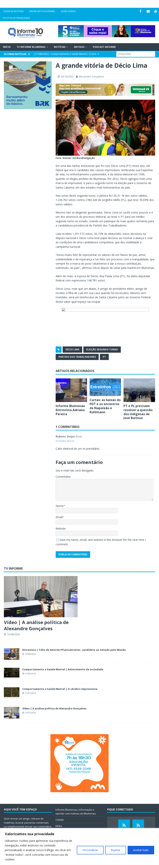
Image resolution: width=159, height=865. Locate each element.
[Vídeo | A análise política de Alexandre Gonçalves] (41, 596)
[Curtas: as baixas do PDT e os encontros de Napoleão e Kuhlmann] (105, 387)
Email (59, 517)
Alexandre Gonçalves (91, 76)
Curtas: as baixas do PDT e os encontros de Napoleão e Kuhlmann (105, 406)
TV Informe (13, 568)
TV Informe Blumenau (31, 47)
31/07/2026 (30, 693)
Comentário (63, 476)
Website (61, 528)
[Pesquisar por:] (135, 54)
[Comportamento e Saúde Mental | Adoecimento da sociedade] (11, 673)
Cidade (59, 819)
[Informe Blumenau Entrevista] (138, 825)
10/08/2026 (30, 653)
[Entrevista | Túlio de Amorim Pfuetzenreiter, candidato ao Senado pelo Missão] (11, 654)
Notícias (59, 47)
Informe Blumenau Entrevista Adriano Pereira (70, 410)
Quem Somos (68, 11)
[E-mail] (148, 11)
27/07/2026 (30, 712)
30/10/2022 (67, 76)
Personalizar (90, 850)
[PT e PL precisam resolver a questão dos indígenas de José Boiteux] (139, 390)
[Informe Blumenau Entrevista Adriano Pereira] (71, 390)
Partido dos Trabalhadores (77, 356)
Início (7, 47)
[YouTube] (155, 11)
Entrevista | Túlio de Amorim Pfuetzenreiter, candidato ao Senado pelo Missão (74, 650)
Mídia (58, 826)
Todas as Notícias (13, 11)
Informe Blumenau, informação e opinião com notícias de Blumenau (75, 811)
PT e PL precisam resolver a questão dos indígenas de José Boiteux (138, 412)
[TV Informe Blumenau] (124, 825)
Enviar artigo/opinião (42, 11)
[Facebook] (140, 11)
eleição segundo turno (102, 349)
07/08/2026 (30, 673)
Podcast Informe (104, 47)
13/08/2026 (13, 634)
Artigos (79, 47)
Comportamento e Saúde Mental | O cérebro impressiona (59, 689)
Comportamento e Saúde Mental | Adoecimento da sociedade (62, 669)
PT (104, 356)
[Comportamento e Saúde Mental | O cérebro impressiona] (11, 693)
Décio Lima (72, 349)
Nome (60, 506)
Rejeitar (115, 850)
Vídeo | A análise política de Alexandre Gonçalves (36, 625)
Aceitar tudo (141, 850)
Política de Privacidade (16, 17)
